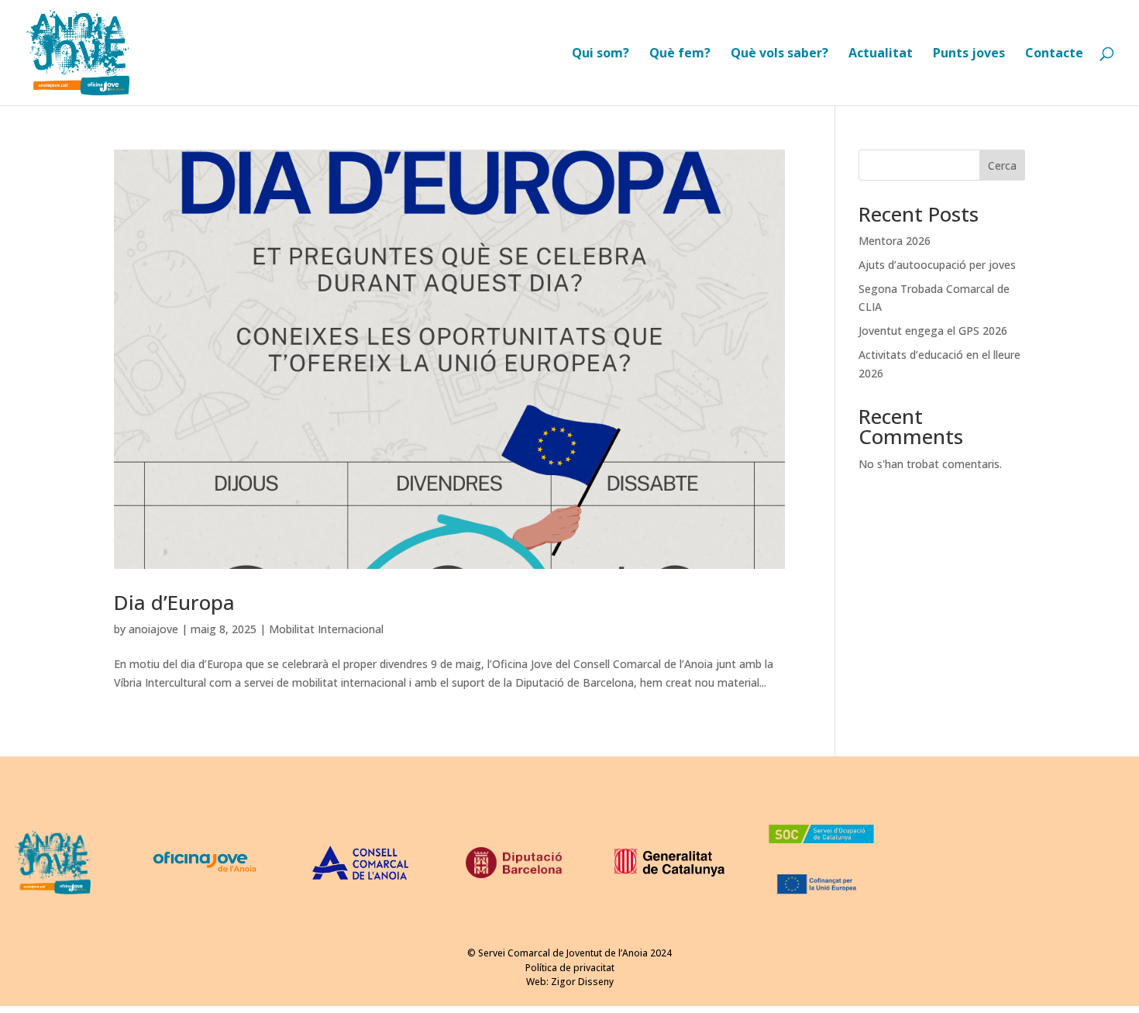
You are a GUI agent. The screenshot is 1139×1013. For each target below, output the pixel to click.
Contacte (1054, 54)
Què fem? (680, 54)
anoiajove (153, 629)
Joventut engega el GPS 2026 (933, 330)
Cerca (1002, 165)
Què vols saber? (779, 54)
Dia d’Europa (174, 602)
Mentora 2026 (895, 240)
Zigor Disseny (582, 981)
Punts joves (969, 54)
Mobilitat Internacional (326, 629)
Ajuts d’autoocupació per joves (937, 264)
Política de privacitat (569, 967)
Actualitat (880, 54)
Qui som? (600, 54)
